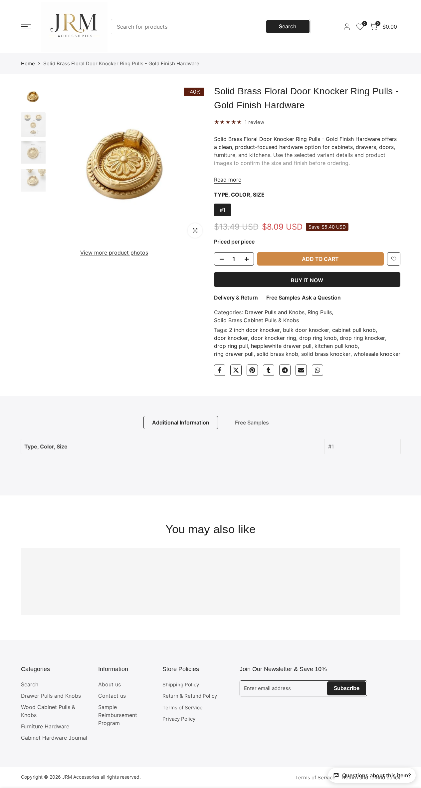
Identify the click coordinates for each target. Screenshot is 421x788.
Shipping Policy (180, 684)
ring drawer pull (234, 354)
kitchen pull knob (336, 346)
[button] (393, 259)
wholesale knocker (376, 354)
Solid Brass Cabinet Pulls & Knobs (256, 320)
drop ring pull (231, 346)
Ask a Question (321, 297)
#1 (222, 210)
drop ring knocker (362, 338)
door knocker (231, 338)
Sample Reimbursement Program (117, 715)
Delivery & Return (236, 297)
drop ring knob (318, 338)
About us (109, 684)
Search (288, 26)
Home (28, 63)
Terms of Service (182, 707)
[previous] (62, 163)
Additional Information (180, 422)
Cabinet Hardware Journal (54, 737)
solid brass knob (277, 354)
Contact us (112, 695)
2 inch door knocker (254, 330)
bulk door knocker (306, 330)
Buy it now (307, 280)
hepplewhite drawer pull (281, 346)
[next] (194, 163)
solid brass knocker (325, 354)
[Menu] (26, 26)
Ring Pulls (320, 312)
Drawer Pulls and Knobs (275, 312)
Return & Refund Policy (189, 696)
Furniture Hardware (45, 726)
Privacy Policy (178, 719)
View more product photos (114, 252)
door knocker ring (273, 338)
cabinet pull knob (354, 330)
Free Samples (283, 297)
